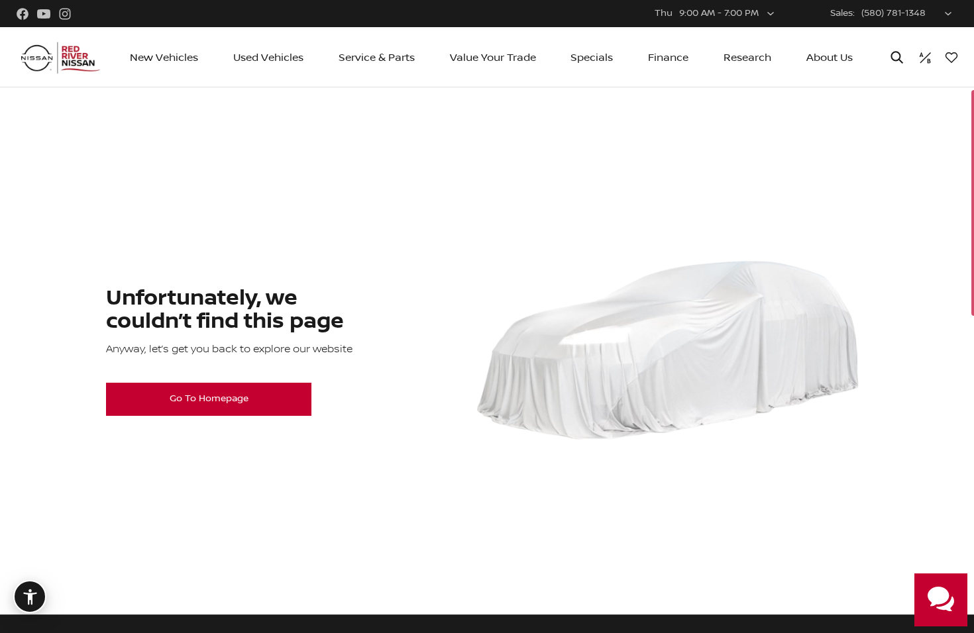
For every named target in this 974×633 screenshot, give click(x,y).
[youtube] (43, 14)
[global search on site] (897, 57)
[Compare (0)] (925, 57)
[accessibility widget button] (29, 596)
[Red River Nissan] (59, 57)
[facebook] (22, 14)
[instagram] (65, 14)
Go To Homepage (209, 398)
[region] (487, 360)
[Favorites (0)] (951, 57)
